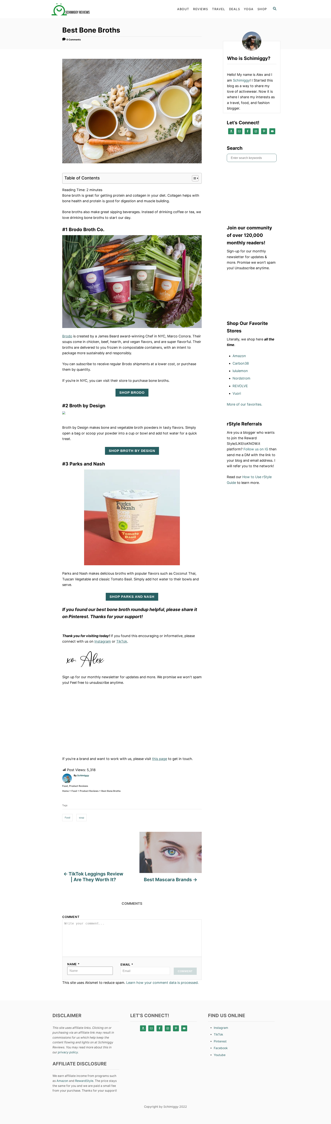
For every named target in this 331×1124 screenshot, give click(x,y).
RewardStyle (84, 1081)
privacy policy (68, 1052)
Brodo (67, 336)
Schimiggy (83, 775)
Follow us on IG (255, 449)
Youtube (219, 1055)
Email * (126, 964)
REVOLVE (240, 386)
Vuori (237, 393)
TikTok (121, 641)
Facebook (221, 1048)
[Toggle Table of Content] (193, 178)
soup (81, 817)
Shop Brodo (132, 392)
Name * (73, 964)
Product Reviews (78, 786)
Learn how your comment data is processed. (162, 983)
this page (159, 759)
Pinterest (220, 1041)
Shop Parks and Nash (132, 597)
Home (65, 790)
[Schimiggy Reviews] (85, 9)
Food (65, 786)
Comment (70, 917)
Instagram (102, 641)
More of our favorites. (244, 404)
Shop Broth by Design (132, 451)
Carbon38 (241, 363)
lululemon (240, 371)
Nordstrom (241, 378)
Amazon (239, 356)
